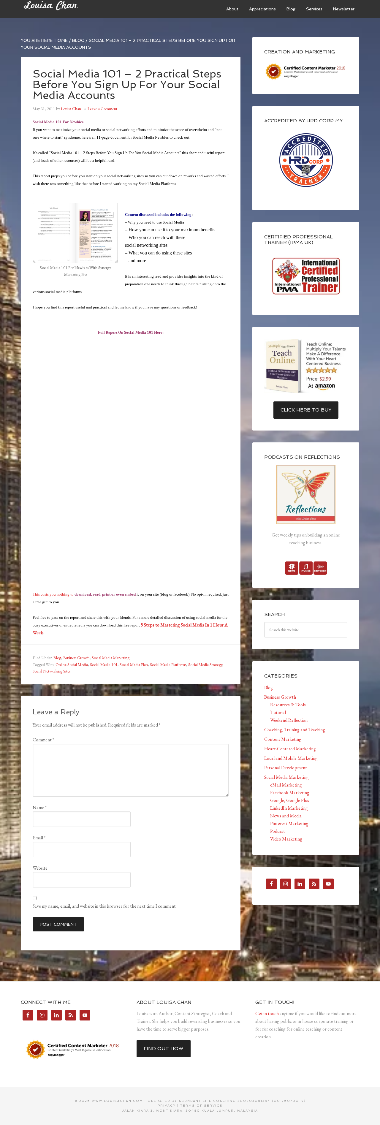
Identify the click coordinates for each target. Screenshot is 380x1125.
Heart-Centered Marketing (290, 749)
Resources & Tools (288, 705)
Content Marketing (282, 739)
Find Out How (163, 1048)
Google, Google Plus (289, 800)
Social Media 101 (104, 664)
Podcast (277, 831)
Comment (43, 740)
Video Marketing (286, 839)
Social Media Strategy (205, 664)
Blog (57, 657)
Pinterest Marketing (289, 823)
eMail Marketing (286, 785)
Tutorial (278, 712)
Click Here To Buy (306, 410)
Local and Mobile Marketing (291, 758)
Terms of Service (201, 1105)
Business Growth (76, 657)
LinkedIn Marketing (289, 808)
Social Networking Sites (51, 671)
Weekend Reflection (289, 720)
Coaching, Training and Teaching (294, 730)
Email (39, 838)
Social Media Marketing (110, 657)
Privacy (167, 1105)
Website (40, 868)
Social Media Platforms (168, 664)
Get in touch (267, 1013)
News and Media (286, 816)
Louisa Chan (65, 9)
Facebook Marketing (289, 792)
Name (40, 807)
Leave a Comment (102, 108)
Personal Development (285, 768)
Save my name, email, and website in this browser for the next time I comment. (105, 906)
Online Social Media (72, 664)
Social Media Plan (134, 664)
